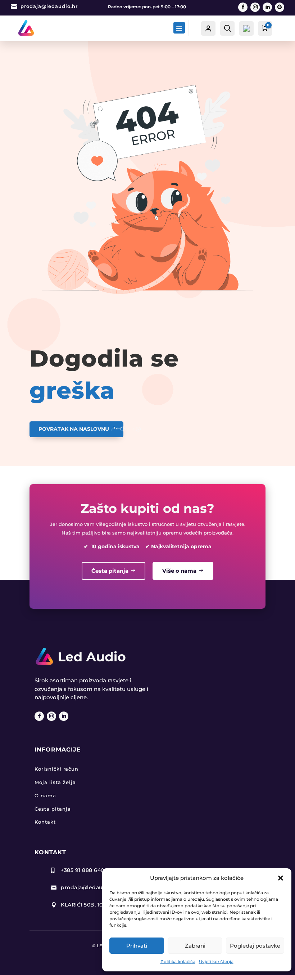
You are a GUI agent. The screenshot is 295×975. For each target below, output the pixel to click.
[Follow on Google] (279, 7)
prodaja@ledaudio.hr (49, 6)
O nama (45, 795)
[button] (280, 878)
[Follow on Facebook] (243, 7)
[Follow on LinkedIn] (267, 7)
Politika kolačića (177, 961)
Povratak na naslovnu (73, 429)
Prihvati (136, 945)
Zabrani (195, 945)
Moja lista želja (55, 782)
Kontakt (45, 822)
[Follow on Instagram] (255, 7)
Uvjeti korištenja (216, 961)
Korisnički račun (56, 769)
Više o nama (179, 570)
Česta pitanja (109, 570)
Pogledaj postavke (255, 945)
